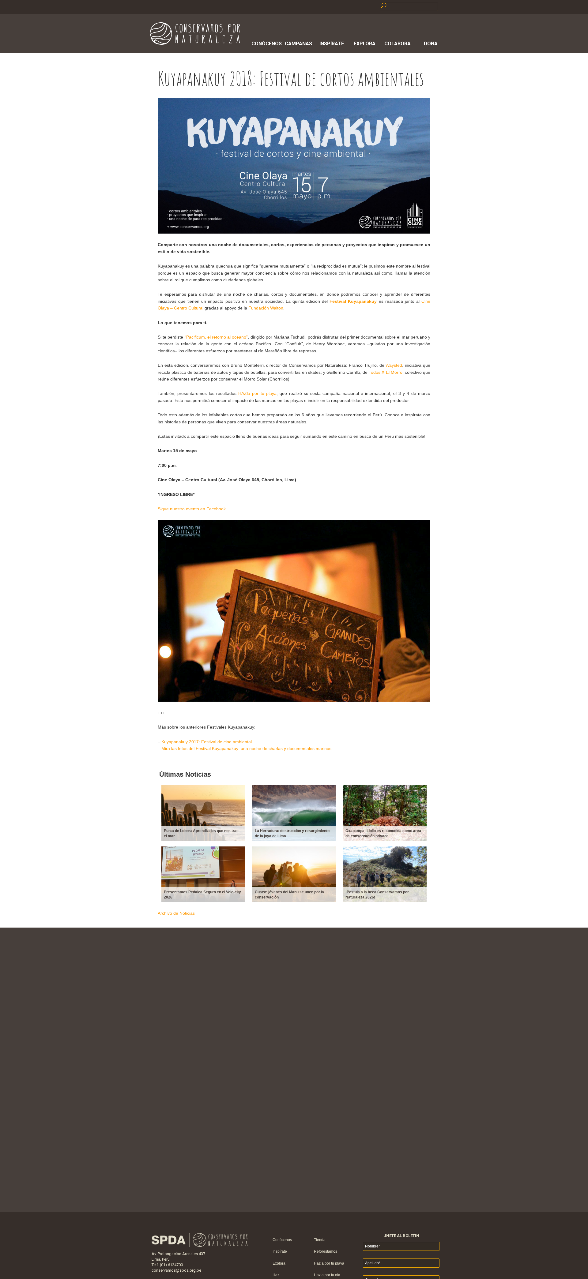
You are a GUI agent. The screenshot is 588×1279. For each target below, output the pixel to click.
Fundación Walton (265, 308)
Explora (364, 44)
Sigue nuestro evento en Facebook (192, 508)
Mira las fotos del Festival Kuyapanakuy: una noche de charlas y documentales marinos (246, 748)
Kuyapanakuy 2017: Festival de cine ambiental (206, 741)
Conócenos (265, 44)
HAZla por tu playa (257, 393)
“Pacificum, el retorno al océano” (216, 337)
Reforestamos (325, 1251)
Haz (276, 1275)
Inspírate (331, 44)
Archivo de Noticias (176, 913)
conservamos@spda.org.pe (176, 1270)
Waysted (394, 365)
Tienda (320, 1240)
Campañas (298, 44)
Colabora (397, 44)
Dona (431, 44)
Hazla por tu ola (327, 1275)
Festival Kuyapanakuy (353, 301)
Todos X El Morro (385, 372)
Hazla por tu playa (329, 1263)
